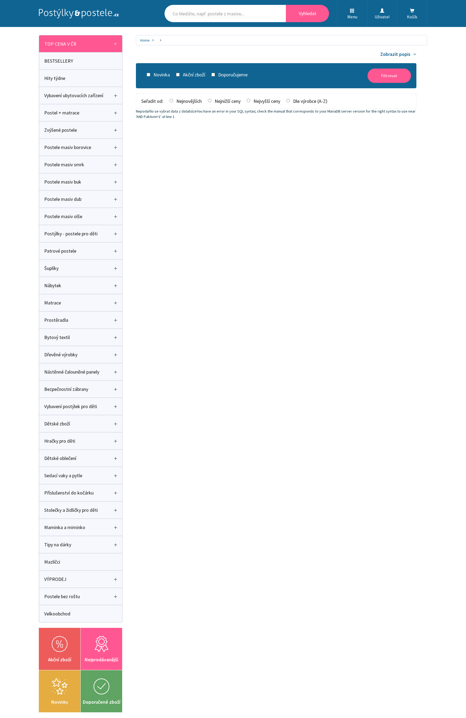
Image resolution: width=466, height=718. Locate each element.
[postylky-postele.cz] (79, 13)
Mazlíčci (52, 562)
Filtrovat (389, 75)
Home (145, 40)
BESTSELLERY (58, 61)
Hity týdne (54, 78)
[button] (352, 13)
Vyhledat (307, 13)
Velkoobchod (57, 614)
